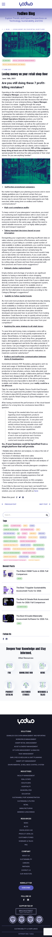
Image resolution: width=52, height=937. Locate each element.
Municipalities (26, 790)
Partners (26, 866)
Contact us (26, 870)
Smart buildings (10, 556)
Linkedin (6, 639)
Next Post (43, 504)
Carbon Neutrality (11, 545)
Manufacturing (26, 808)
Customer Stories (26, 837)
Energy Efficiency (10, 541)
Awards (33, 533)
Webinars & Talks (26, 841)
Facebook (3, 639)
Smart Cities (25, 545)
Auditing (40, 549)
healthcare (24, 556)
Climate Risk (15, 525)
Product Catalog (26, 834)
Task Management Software (23, 549)
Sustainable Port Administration (26, 797)
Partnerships (39, 545)
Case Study (33, 537)
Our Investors (26, 874)
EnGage (41, 533)
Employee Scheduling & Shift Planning (26, 757)
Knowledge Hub (26, 830)
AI (18, 533)
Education (26, 794)
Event (24, 533)
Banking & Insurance (26, 812)
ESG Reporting (9, 533)
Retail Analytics (37, 556)
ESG (38, 529)
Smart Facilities (29, 552)
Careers (26, 863)
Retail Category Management (24, 60)
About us (26, 856)
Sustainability (9, 537)
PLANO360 (6, 60)
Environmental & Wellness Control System (26, 765)
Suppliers (22, 537)
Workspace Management (26, 739)
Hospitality (26, 786)
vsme (32, 525)
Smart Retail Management (26, 743)
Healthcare (26, 783)
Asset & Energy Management (26, 746)
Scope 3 (43, 537)
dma (25, 525)
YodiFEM (7, 549)
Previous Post (10, 504)
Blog (26, 826)
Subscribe (26, 888)
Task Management (26, 754)
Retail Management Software (14, 64)
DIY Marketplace (27, 529)
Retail (26, 805)
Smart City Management (26, 761)
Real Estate (26, 779)
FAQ (26, 845)
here (36, 491)
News (26, 823)
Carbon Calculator (11, 529)
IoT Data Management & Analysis (26, 750)
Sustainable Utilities (26, 801)
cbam (6, 525)
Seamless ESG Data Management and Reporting (26, 736)
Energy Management (27, 541)
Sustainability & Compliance (26, 929)
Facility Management (12, 552)
